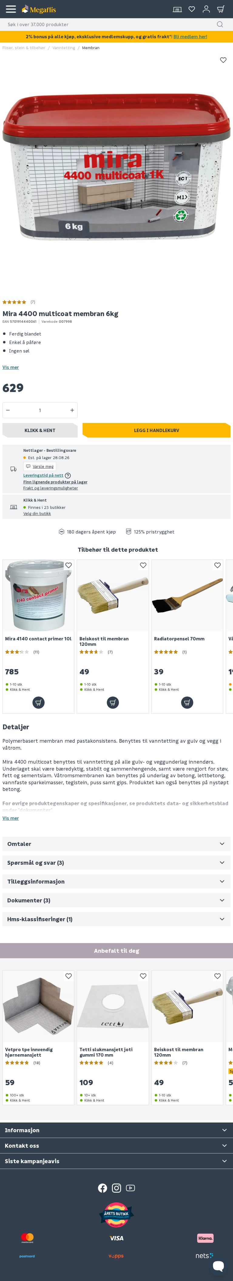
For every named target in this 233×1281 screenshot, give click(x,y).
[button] (220, 24)
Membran (91, 47)
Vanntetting (63, 47)
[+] (72, 410)
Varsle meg (43, 466)
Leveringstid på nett (43, 475)
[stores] (177, 9)
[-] (8, 410)
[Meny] (11, 9)
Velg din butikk (37, 513)
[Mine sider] (191, 9)
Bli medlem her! (190, 36)
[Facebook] (102, 1188)
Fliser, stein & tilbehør (23, 47)
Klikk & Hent (40, 430)
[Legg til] (38, 703)
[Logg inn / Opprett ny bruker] (206, 9)
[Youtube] (130, 1188)
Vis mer (10, 367)
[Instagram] (116, 1188)
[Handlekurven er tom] (221, 9)
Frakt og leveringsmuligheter (50, 487)
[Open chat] (218, 1266)
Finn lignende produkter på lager (55, 481)
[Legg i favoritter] (223, 60)
